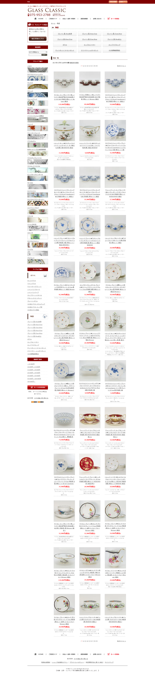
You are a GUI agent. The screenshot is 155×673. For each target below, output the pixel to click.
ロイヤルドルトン (33, 241)
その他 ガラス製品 (33, 310)
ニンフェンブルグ (33, 207)
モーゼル (30, 182)
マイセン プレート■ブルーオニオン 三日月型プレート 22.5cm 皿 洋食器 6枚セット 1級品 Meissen (64, 287)
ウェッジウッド (32, 99)
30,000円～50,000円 (33, 376)
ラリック (30, 91)
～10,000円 (30, 364)
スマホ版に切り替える (41, 398)
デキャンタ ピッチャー (34, 298)
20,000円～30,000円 (33, 373)
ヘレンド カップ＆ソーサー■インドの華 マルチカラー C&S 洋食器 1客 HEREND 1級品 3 (115, 619)
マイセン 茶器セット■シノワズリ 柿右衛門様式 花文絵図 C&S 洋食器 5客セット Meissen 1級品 (89, 97)
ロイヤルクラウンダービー (35, 199)
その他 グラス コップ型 (34, 307)
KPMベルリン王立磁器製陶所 (36, 149)
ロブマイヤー (31, 191)
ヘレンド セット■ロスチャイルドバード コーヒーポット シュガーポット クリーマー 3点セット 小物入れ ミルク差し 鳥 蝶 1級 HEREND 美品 (115, 338)
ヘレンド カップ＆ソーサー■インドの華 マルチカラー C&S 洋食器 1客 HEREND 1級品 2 (89, 619)
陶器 (58, 23)
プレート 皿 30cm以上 (34, 336)
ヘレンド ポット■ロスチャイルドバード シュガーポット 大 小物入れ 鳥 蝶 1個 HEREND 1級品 (64, 145)
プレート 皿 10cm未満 (34, 321)
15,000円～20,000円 (33, 370)
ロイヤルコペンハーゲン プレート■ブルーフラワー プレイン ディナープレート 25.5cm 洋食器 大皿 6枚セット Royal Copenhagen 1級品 (64, 481)
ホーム (53, 23)
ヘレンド (30, 124)
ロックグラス (31, 280)
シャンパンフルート (33, 289)
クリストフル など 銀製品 (35, 116)
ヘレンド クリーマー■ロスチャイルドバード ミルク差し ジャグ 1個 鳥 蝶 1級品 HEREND (89, 145)
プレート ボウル (32, 301)
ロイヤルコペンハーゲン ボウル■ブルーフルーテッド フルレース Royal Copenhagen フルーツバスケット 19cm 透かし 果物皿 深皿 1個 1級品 (64, 434)
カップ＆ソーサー (33, 342)
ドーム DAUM (31, 224)
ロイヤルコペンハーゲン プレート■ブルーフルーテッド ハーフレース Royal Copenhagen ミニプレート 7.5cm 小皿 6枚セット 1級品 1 (115, 147)
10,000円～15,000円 (33, 367)
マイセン (30, 107)
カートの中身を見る (37, 387)
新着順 (76, 62)
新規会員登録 (45, 662)
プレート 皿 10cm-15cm (34, 324)
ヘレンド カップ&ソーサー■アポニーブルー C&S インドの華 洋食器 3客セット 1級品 (115, 240)
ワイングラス (31, 283)
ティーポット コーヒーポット (36, 348)
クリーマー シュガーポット (36, 351)
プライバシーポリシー (77, 662)
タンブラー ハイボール (34, 295)
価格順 (72, 62)
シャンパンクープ (33, 292)
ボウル (29, 339)
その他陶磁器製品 (33, 354)
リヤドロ (30, 216)
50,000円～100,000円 (34, 378)
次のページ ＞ (121, 66)
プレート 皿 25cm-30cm (34, 333)
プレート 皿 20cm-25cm (34, 330)
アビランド (30, 258)
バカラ (29, 66)
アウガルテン (31, 141)
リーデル (30, 249)
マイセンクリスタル (33, 166)
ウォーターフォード (33, 133)
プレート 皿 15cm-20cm (34, 327)
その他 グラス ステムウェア (36, 304)
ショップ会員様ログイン (60, 662)
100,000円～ (31, 381)
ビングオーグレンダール (35, 174)
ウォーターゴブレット (34, 286)
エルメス (30, 232)
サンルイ (30, 82)
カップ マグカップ (33, 345)
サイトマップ (109, 662)
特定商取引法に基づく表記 (94, 662)
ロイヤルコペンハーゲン (35, 74)
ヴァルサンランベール (34, 158)
